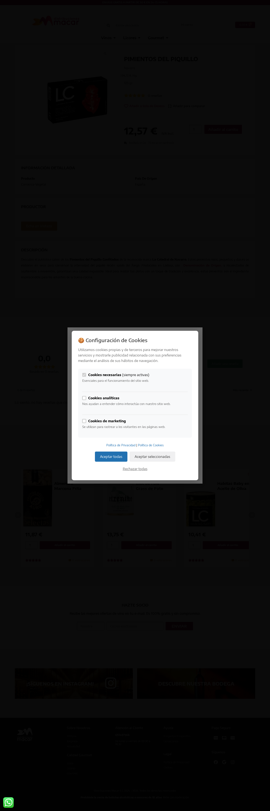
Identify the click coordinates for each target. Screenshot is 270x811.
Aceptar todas (111, 457)
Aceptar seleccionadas (152, 457)
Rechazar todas (135, 469)
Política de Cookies (151, 445)
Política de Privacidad (120, 445)
